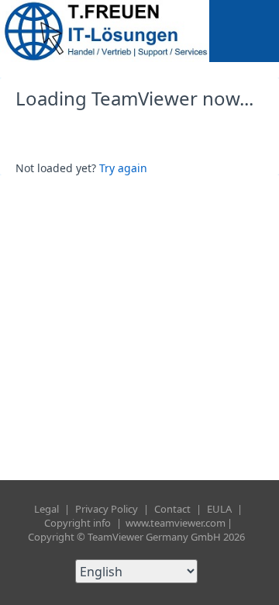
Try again (123, 168)
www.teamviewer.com (176, 523)
